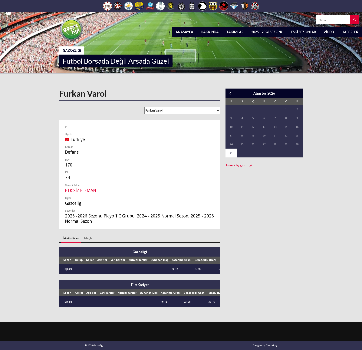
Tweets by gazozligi (238, 165)
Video (329, 32)
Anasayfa (184, 32)
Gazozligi (72, 50)
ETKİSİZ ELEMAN (80, 190)
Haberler (350, 32)
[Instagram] (8, 12)
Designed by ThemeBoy (265, 345)
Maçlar (89, 238)
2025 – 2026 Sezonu (267, 32)
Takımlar (235, 32)
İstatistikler (71, 238)
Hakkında (210, 32)
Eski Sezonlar (303, 32)
